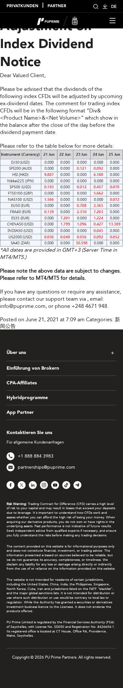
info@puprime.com (23, 306)
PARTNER (57, 6)
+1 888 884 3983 (35, 456)
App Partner (20, 412)
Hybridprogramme (27, 397)
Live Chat (108, 673)
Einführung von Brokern (33, 368)
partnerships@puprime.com (46, 467)
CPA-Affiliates (22, 383)
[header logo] (57, 20)
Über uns (16, 352)
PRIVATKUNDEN (22, 6)
